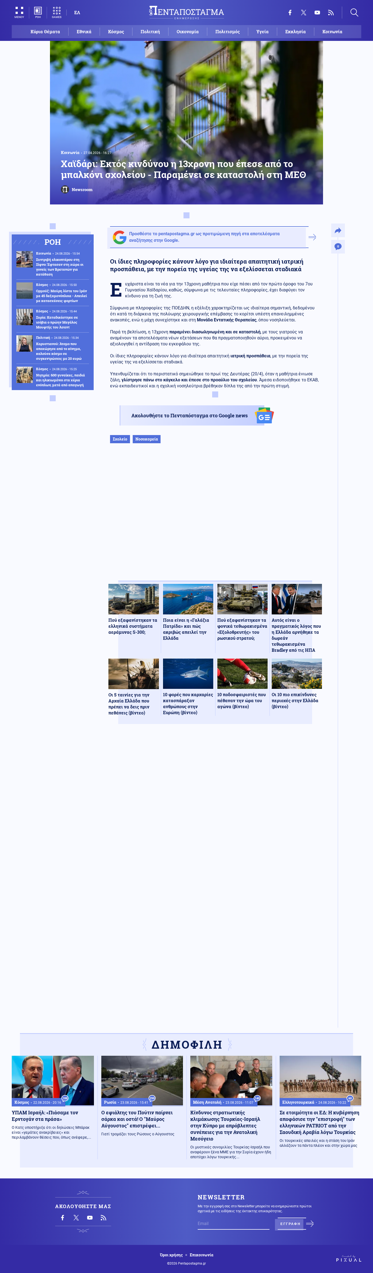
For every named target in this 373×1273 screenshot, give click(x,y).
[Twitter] (303, 12)
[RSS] (331, 12)
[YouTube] (317, 12)
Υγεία (262, 31)
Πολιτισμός (227, 31)
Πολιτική (150, 31)
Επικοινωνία (201, 1255)
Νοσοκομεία (146, 439)
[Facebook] (290, 12)
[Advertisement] (215, 518)
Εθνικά (84, 31)
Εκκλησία (295, 31)
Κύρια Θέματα (45, 31)
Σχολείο (120, 439)
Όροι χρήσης (171, 1255)
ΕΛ (77, 12)
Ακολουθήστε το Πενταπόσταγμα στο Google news (189, 415)
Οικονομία (188, 31)
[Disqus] (215, 808)
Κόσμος (116, 31)
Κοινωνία (332, 31)
